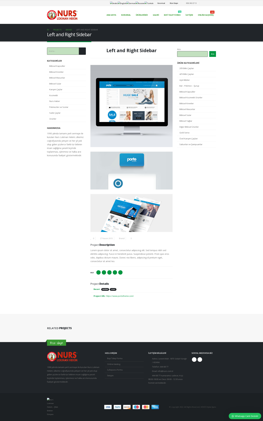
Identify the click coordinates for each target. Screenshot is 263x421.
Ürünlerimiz (142, 15)
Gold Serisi (184, 132)
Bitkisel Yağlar (185, 121)
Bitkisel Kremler (56, 72)
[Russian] (140, 3)
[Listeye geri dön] (92, 51)
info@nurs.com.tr (165, 371)
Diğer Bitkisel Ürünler (189, 126)
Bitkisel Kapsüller (57, 66)
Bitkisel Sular (55, 83)
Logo (113, 289)
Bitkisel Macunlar (57, 77)
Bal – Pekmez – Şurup (189, 85)
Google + (115, 272)
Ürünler (52, 118)
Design (105, 289)
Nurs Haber (54, 101)
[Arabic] (114, 3)
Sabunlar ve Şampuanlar (190, 144)
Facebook (98, 272)
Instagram (200, 359)
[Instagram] (214, 3)
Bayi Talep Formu (172, 14)
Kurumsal (161, 3)
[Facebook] (209, 3)
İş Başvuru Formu (115, 370)
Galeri (156, 15)
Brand (121, 238)
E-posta (120, 272)
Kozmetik (53, 95)
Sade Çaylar (55, 112)
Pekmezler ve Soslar (58, 107)
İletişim (189, 15)
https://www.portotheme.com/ (120, 296)
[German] (131, 3)
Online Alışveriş (206, 14)
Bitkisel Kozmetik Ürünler (190, 97)
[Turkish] (149, 3)
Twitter (104, 272)
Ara (179, 49)
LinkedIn (109, 272)
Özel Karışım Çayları (188, 138)
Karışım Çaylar (55, 89)
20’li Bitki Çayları (186, 68)
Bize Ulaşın (174, 3)
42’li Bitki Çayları (186, 74)
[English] (122, 3)
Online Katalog (113, 364)
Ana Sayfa (111, 15)
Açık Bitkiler (184, 80)
